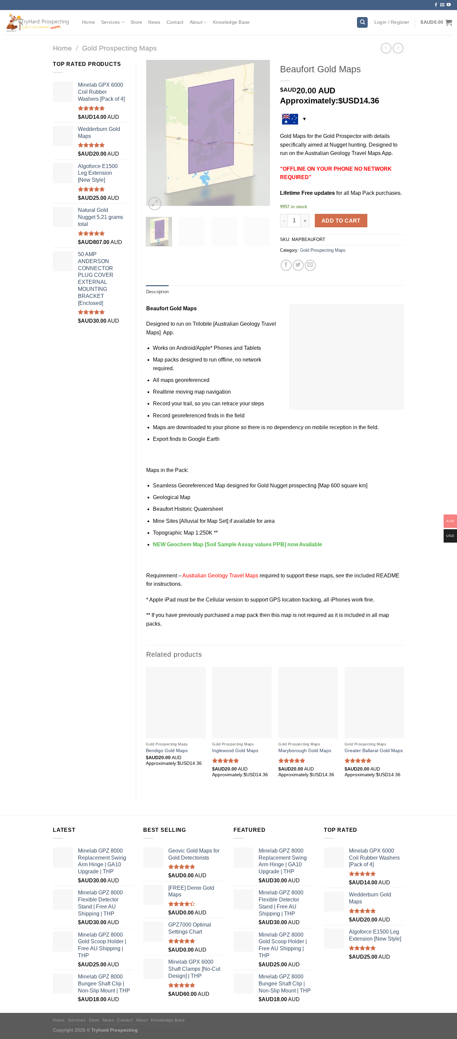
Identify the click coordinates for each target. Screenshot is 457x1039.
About (196, 22)
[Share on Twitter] (298, 265)
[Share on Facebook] (286, 265)
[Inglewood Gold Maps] (242, 702)
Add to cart (341, 221)
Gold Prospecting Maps (119, 48)
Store (136, 22)
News (154, 22)
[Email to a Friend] (310, 265)
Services (110, 22)
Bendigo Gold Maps (167, 750)
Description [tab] (157, 291)
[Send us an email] (442, 5)
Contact (175, 22)
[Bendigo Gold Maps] (175, 702)
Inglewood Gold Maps (235, 750)
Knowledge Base (231, 22)
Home (88, 22)
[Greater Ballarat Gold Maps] (374, 702)
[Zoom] (154, 203)
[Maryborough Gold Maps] (308, 702)
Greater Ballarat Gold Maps (374, 750)
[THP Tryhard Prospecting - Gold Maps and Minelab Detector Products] (38, 22)
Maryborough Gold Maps (304, 750)
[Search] (362, 22)
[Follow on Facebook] (436, 5)
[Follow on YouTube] (449, 5)
